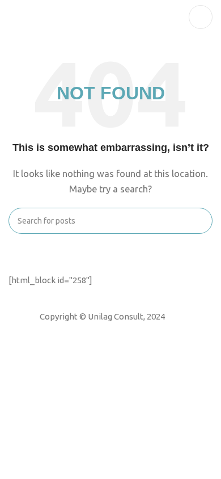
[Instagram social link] (109, 332)
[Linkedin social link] (124, 332)
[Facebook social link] (80, 332)
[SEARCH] (199, 221)
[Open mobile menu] (200, 17)
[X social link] (94, 332)
